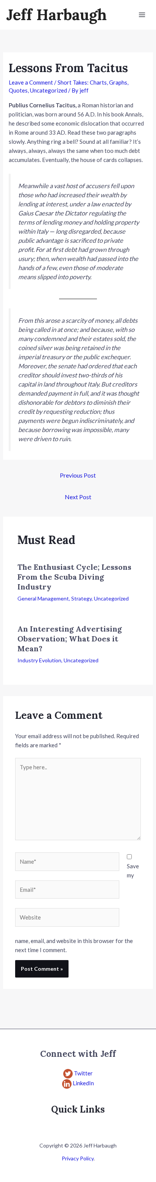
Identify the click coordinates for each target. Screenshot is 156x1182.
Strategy (81, 598)
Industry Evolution (39, 660)
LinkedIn (83, 1083)
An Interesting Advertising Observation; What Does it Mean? (69, 638)
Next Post (78, 496)
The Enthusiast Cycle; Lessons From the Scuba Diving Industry (74, 576)
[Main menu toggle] (142, 15)
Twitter (83, 1073)
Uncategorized (48, 90)
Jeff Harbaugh (56, 14)
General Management (43, 598)
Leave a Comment (31, 82)
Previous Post (78, 475)
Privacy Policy (78, 1158)
